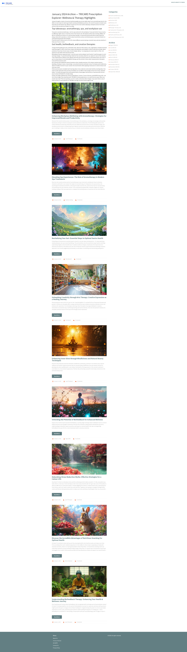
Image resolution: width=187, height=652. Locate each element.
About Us (55, 638)
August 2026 (114, 45)
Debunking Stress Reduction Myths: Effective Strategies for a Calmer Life (76, 478)
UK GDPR (55, 643)
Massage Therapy (115, 27)
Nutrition (113, 20)
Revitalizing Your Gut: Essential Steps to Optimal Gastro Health (77, 238)
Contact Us (56, 645)
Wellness (113, 22)
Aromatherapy (114, 32)
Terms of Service (57, 640)
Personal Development (117, 37)
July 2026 (113, 47)
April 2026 (113, 55)
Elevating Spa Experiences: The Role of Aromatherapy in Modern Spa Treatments (78, 178)
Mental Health (114, 18)
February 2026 (114, 59)
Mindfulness (114, 25)
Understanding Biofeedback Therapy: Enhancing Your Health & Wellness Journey (77, 600)
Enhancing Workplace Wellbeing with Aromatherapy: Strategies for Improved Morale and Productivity (79, 117)
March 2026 (113, 57)
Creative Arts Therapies (117, 30)
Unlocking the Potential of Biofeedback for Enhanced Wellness (77, 419)
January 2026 (114, 62)
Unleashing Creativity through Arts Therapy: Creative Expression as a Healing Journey (79, 298)
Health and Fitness (116, 34)
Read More (57, 133)
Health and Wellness (116, 15)
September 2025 (115, 71)
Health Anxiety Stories (178, 2)
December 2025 (114, 64)
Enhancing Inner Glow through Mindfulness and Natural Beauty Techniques (77, 359)
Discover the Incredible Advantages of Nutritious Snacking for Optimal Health (77, 539)
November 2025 (114, 67)
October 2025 (114, 69)
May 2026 (113, 52)
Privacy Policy (56, 648)
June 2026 (113, 50)
